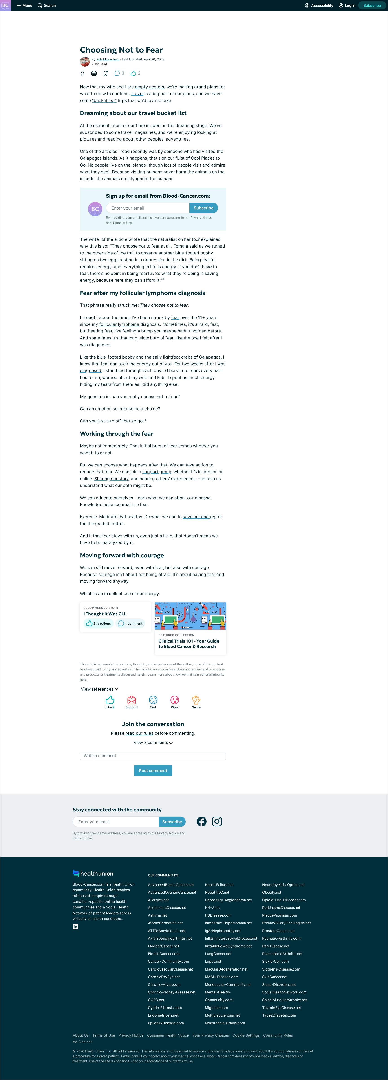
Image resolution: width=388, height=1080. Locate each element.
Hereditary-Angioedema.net (228, 900)
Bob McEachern (107, 59)
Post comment (153, 770)
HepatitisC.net (217, 892)
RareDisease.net (275, 946)
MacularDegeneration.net (226, 969)
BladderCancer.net (163, 946)
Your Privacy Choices (210, 1035)
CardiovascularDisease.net (170, 969)
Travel (137, 93)
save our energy (199, 516)
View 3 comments (151, 742)
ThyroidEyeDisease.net (281, 1007)
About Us (81, 1035)
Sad (150, 702)
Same (194, 702)
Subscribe (372, 5)
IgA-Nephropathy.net (222, 930)
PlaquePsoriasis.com (279, 915)
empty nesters (149, 86)
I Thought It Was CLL (105, 613)
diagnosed (90, 370)
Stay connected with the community (117, 810)
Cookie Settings (246, 1035)
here (83, 679)
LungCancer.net (218, 953)
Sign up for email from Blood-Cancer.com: (158, 196)
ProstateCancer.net (278, 930)
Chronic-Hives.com (164, 984)
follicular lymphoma (119, 324)
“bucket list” (104, 100)
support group (156, 471)
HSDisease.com (218, 915)
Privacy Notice (201, 217)
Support (130, 702)
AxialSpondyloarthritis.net (170, 938)
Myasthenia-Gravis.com (225, 1023)
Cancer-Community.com (168, 961)
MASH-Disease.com (222, 977)
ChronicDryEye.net (164, 977)
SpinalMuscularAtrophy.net (284, 999)
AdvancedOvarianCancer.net (172, 892)
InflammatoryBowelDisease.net (231, 938)
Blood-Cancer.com (164, 953)
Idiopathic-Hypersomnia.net (228, 923)
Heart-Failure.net (219, 884)
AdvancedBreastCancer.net (171, 884)
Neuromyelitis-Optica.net (283, 884)
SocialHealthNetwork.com (284, 992)
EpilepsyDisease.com (166, 1023)
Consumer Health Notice (168, 1035)
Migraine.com (216, 1007)
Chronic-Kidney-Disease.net (172, 992)
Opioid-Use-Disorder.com (284, 900)
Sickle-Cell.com (275, 961)
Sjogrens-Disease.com (281, 969)
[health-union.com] (93, 875)
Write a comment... (102, 755)
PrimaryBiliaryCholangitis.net (286, 923)
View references (98, 689)
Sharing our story (111, 478)
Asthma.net (157, 915)
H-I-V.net (212, 907)
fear (175, 317)
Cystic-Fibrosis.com (165, 1007)
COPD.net (156, 999)
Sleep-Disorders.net (279, 984)
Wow (172, 702)
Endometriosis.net (163, 1015)
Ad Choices (82, 1042)
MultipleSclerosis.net (222, 1015)
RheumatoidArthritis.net (282, 953)
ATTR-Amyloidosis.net (166, 930)
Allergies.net (158, 900)
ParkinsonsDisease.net (281, 907)
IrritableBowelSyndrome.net (228, 946)
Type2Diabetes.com (279, 1015)
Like (108, 702)
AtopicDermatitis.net (165, 923)
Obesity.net (271, 892)
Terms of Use (122, 223)
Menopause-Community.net (228, 984)
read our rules (139, 733)
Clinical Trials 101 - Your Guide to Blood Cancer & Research (189, 643)
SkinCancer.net (275, 977)
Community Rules (278, 1035)
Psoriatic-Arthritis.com (281, 938)
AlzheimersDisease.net (167, 907)
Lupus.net (213, 961)
